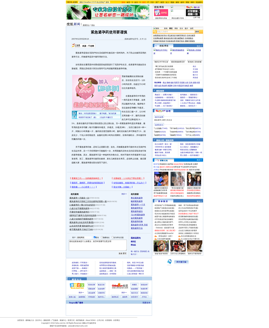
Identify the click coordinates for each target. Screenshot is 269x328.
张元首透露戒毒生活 (188, 236)
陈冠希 (164, 86)
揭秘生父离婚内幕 (194, 188)
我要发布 (146, 303)
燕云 (194, 66)
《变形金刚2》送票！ (165, 236)
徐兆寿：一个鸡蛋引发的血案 (166, 72)
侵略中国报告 (190, 41)
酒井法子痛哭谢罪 (194, 254)
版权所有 (92, 323)
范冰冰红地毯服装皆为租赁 (165, 214)
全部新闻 (108, 320)
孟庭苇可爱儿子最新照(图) (188, 228)
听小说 (156, 167)
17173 (93, 2)
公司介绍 (100, 320)
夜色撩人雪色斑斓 (194, 62)
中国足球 (180, 86)
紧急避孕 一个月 (138, 204)
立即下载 (196, 17)
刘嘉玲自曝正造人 (177, 196)
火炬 (186, 82)
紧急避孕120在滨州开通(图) (81, 222)
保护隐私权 (80, 320)
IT (148, 2)
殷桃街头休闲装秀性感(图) (164, 211)
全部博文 (116, 320)
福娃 (172, 82)
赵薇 (194, 82)
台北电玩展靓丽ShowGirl (164, 233)
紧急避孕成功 (137, 211)
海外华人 (101, 297)
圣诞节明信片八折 (160, 196)
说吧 (191, 28)
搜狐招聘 (46, 320)
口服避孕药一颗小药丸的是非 (82, 205)
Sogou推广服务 (76, 303)
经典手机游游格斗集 (181, 170)
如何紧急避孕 (137, 218)
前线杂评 (144, 285)
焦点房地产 (101, 2)
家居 (162, 2)
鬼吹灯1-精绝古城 (166, 167)
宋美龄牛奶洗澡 (159, 41)
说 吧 (168, 111)
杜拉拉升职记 (178, 164)
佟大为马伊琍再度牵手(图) (188, 208)
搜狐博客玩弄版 (161, 18)
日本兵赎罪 (191, 35)
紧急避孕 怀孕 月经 (139, 225)
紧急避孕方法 (137, 228)
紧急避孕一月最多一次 (79, 198)
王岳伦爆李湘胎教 (164, 239)
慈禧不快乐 (180, 41)
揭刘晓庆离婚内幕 (177, 190)
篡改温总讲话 (169, 38)
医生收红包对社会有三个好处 (166, 78)
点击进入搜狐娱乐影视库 (187, 231)
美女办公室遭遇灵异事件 (164, 225)
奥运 (164, 82)
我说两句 (199, 2)
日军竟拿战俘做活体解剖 (164, 219)
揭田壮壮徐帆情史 (161, 188)
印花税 (182, 82)
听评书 (156, 164)
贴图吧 (157, 135)
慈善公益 (72, 297)
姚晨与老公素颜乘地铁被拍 (165, 216)
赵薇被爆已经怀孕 (160, 190)
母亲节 (176, 82)
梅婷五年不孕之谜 (161, 62)
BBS (192, 2)
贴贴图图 (134, 289)
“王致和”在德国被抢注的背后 (165, 75)
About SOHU (91, 320)
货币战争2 (193, 167)
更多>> (124, 194)
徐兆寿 (195, 72)
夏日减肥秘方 (179, 38)
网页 (171, 28)
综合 (93, 25)
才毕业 (144, 297)
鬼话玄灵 (134, 293)
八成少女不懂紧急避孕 (79, 208)
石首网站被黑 (158, 38)
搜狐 (81, 2)
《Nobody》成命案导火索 (164, 228)
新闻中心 (86, 25)
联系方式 (71, 320)
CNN (175, 86)
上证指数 (158, 128)
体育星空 (134, 297)
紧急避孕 (157, 120)
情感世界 (144, 289)
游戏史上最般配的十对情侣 (188, 233)
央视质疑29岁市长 (160, 35)
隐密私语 (115, 297)
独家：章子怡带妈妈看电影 (188, 205)
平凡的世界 (184, 167)
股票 (156, 86)
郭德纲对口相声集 (166, 164)
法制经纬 (101, 293)
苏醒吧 (157, 132)
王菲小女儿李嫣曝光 (177, 254)
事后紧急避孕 (137, 198)
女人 (167, 2)
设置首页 (20, 320)
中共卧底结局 (170, 41)
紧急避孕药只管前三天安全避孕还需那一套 (88, 201)
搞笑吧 (124, 297)
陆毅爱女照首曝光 (193, 193)
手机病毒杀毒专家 (166, 170)
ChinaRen (87, 2)
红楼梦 (195, 164)
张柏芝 (186, 86)
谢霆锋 (169, 86)
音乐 (181, 28)
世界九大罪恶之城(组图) (187, 222)
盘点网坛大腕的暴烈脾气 (164, 222)
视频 (172, 2)
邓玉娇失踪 (171, 35)
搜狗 (107, 2)
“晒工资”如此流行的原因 (164, 66)
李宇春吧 (174, 128)
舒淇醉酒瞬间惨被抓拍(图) (188, 216)
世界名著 (176, 167)
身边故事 (91, 293)
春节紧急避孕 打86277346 (81, 229)
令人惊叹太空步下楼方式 (190, 239)
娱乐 (136, 2)
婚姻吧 (173, 135)
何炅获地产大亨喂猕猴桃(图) (165, 205)
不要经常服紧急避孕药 (79, 212)
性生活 (169, 120)
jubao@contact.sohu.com (78, 326)
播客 (177, 2)
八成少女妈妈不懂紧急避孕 (81, 219)
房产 (157, 2)
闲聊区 (134, 285)
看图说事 (91, 289)
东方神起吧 (190, 132)
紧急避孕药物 (137, 221)
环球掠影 (91, 297)
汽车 (152, 2)
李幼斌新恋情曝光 (193, 190)
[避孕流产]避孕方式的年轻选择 (82, 215)
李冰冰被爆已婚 (177, 188)
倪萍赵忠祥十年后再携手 (187, 211)
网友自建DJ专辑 (178, 18)
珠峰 (168, 82)
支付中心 (38, 320)
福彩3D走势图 (194, 170)
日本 (190, 82)
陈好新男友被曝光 (193, 196)
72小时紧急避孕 (138, 215)
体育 (128, 2)
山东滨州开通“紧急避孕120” (81, 226)
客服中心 (63, 320)
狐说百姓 (101, 285)
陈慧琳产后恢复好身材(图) (164, 208)
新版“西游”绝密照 (161, 254)
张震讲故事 (188, 164)
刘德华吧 (174, 132)
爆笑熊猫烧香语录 (178, 62)
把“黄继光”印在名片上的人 (165, 69)
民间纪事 (91, 285)
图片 (186, 28)
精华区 (133, 241)
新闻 (165, 28)
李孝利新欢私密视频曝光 (187, 225)
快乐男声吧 (190, 128)
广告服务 (55, 320)
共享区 (156, 170)
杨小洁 (195, 75)
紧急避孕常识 (137, 208)
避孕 (164, 120)
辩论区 (133, 245)
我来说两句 (129, 39)
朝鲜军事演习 (181, 35)
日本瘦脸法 (189, 38)
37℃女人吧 (190, 135)
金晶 (160, 86)
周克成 (195, 78)
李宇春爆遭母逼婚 (160, 193)
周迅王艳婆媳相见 (177, 193)
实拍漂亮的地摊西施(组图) (188, 219)
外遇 (198, 82)
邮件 (182, 2)
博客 (187, 2)
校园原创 (144, 293)
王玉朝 (195, 69)
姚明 (191, 86)
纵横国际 (82, 297)
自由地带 (101, 289)
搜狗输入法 (29, 320)
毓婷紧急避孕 (137, 201)
